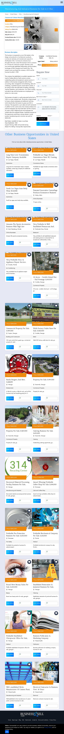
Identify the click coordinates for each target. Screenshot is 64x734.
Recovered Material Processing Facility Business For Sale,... (17, 483)
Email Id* (39, 82)
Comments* (39, 103)
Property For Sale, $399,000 (43, 380)
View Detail (10, 175)
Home (6, 14)
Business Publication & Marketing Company (41, 637)
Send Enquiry (43, 123)
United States (13, 14)
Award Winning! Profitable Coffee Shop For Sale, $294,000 (45, 483)
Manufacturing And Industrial (31, 14)
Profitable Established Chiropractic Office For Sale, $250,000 (16, 637)
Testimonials (28, 720)
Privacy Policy (52, 720)
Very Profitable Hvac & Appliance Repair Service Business (16, 261)
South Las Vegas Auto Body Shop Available (16, 189)
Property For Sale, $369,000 (16, 431)
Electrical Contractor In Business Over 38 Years (45, 688)
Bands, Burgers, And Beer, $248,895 (15, 381)
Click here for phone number (49, 65)
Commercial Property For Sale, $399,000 (17, 329)
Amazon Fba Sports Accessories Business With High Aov (18, 225)
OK (7, 731)
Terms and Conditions (43, 720)
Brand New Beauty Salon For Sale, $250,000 (17, 586)
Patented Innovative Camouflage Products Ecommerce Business (45, 191)
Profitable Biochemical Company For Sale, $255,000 (45, 534)
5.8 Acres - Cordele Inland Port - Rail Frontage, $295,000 (45, 278)
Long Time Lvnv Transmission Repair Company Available (17, 156)
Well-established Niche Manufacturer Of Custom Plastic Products (18, 688)
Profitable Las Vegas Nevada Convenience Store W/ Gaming (45, 156)
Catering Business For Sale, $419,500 (43, 432)
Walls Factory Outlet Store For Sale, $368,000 (44, 329)
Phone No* (39, 89)
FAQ (23, 720)
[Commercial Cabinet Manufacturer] (41, 30)
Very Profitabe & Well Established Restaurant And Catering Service (43, 225)
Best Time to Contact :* (42, 96)
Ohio (20, 14)
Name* (38, 75)
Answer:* (50, 115)
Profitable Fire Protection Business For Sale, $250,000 (16, 534)
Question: (39, 115)
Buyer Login (15, 720)
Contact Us (34, 720)
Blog (20, 720)
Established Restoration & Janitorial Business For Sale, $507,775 (43, 586)
